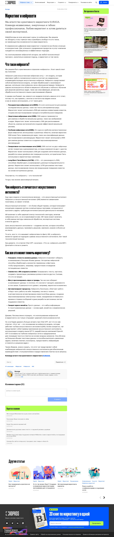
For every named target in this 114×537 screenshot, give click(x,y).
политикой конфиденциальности (76, 527)
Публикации (19, 376)
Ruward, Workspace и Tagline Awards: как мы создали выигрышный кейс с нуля (95, 30)
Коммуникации (86, 481)
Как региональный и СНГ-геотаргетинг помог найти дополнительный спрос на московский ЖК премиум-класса (95, 71)
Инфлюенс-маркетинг (88, 483)
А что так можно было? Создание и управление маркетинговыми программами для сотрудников (44, 486)
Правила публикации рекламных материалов (96, 534)
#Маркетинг (19, 366)
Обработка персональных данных (51, 534)
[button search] (96, 2)
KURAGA (46, 356)
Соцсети (94, 481)
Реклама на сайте (86, 2)
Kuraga (7, 9)
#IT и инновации (9, 366)
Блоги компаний (40, 2)
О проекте (61, 2)
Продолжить (96, 523)
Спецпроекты (72, 2)
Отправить (57, 399)
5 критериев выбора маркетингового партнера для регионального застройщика (95, 51)
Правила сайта (34, 534)
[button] (104, 497)
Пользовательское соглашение (72, 534)
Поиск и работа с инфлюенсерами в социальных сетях (93, 488)
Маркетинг (17, 481)
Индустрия (50, 2)
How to (9, 362)
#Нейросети (27, 366)
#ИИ (33, 366)
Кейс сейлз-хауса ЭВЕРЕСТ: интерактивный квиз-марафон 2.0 (94, 92)
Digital (10, 481)
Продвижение (74, 481)
